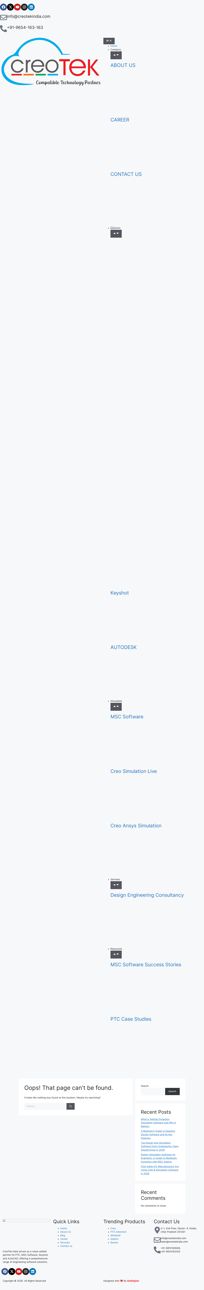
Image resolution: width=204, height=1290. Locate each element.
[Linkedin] (31, 7)
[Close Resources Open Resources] (116, 955)
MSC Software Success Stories (145, 964)
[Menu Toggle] (109, 41)
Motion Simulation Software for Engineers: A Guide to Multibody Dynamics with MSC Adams (159, 1158)
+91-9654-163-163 (25, 27)
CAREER (119, 120)
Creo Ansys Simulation (135, 825)
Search (145, 1086)
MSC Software (126, 716)
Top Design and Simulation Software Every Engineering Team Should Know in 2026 (159, 1146)
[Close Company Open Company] (116, 55)
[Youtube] (17, 7)
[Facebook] (3, 7)
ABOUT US (122, 65)
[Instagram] (24, 7)
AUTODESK (123, 647)
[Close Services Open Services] (116, 885)
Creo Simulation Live (133, 771)
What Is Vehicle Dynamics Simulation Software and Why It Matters (158, 1123)
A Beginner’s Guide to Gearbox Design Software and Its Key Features (158, 1135)
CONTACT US (126, 174)
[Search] (70, 1106)
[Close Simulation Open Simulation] (116, 707)
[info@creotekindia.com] (3, 17)
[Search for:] (45, 1106)
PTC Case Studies (130, 1019)
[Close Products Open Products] (116, 234)
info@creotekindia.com (28, 16)
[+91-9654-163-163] (3, 28)
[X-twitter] (10, 7)
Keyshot (119, 593)
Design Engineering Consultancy (147, 895)
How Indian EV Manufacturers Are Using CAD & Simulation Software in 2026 (160, 1170)
